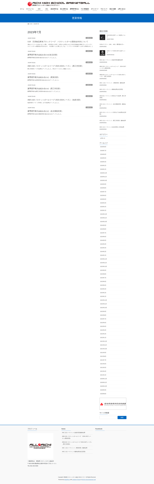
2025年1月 (103, 210)
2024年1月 (103, 255)
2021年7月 (103, 360)
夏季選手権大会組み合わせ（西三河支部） (44, 88)
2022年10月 (103, 307)
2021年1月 (103, 375)
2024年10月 (103, 221)
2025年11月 (103, 176)
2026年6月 (103, 154)
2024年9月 (103, 225)
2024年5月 (103, 240)
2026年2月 (103, 165)
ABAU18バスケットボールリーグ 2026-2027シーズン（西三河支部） (77, 443)
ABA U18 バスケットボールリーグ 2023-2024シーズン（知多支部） (55, 100)
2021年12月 (103, 341)
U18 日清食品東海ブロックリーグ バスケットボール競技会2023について (58, 42)
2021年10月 (103, 348)
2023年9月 (103, 270)
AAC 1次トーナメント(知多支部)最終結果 (111, 60)
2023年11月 (103, 262)
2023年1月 (103, 296)
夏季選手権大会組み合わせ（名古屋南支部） (45, 111)
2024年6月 (103, 236)
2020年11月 (103, 382)
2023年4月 (103, 289)
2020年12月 (103, 378)
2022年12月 (103, 300)
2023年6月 (103, 281)
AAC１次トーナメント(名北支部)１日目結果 (112, 127)
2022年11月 (103, 304)
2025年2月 (103, 206)
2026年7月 (103, 150)
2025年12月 (103, 173)
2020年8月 (103, 393)
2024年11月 (103, 218)
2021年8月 (103, 356)
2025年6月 (103, 195)
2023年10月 (103, 266)
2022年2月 (103, 334)
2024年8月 (103, 229)
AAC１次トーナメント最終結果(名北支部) (111, 89)
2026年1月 (103, 169)
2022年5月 (103, 326)
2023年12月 (103, 259)
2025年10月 (103, 180)
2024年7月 (103, 233)
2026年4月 (103, 161)
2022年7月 (103, 319)
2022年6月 (103, 322)
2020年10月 (103, 386)
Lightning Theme (76, 479)
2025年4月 (103, 203)
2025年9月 (103, 184)
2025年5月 (103, 199)
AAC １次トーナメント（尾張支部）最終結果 (112, 83)
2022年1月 (103, 337)
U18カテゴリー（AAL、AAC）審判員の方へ (112, 44)
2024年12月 (103, 214)
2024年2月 (103, 251)
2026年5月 (103, 158)
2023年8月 (103, 274)
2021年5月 (103, 367)
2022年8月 (103, 315)
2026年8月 (103, 146)
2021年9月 (103, 352)
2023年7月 (103, 277)
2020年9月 (103, 390)
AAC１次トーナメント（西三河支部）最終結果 (113, 120)
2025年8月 (103, 188)
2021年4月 (103, 371)
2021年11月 (103, 345)
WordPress (67, 479)
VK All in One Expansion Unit (89, 479)
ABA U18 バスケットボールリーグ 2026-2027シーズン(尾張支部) (76, 437)
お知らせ (89, 38)
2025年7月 (103, 191)
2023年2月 (103, 292)
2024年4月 (103, 244)
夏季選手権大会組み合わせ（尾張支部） (44, 77)
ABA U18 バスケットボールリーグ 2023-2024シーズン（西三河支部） (55, 66)
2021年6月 (103, 363)
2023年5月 (103, 285)
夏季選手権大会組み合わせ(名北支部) (42, 55)
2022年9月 (103, 311)
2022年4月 (103, 330)
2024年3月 (103, 247)
